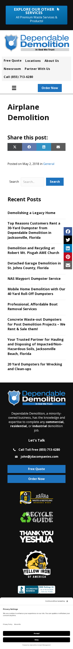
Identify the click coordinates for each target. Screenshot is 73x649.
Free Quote (13, 60)
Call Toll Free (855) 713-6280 (39, 450)
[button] (55, 182)
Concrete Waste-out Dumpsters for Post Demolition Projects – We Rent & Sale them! (36, 324)
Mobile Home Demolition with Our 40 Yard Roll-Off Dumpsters (36, 291)
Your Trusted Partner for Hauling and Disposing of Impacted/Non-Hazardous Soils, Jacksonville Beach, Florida (35, 346)
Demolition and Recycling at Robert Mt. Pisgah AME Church (33, 250)
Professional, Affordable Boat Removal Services (32, 306)
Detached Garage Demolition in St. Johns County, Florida (34, 265)
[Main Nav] (14, 88)
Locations (33, 61)
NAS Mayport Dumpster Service (34, 278)
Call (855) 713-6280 (18, 77)
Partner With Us (37, 69)
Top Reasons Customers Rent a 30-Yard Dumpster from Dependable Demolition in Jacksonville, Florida (33, 230)
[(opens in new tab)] (36, 536)
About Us (52, 61)
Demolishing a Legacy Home (31, 212)
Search (14, 182)
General (48, 164)
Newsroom (12, 69)
